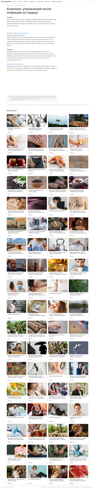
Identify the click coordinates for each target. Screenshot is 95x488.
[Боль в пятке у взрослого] (37, 454)
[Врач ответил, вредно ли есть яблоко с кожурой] (16, 165)
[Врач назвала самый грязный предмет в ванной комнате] (37, 268)
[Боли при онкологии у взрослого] (58, 206)
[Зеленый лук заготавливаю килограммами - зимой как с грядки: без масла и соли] (16, 185)
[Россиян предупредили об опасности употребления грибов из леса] (58, 227)
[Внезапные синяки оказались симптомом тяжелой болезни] (37, 144)
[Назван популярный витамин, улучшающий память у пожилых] (58, 433)
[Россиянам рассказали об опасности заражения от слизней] (58, 268)
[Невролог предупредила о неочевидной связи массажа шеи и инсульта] (37, 289)
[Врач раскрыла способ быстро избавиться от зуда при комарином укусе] (78, 330)
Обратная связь (64, 487)
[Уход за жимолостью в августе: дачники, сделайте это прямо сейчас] (16, 330)
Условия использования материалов (53, 487)
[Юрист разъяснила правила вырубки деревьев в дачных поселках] (58, 475)
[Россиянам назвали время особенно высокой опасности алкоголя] (16, 247)
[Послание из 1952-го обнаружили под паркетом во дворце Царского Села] (78, 165)
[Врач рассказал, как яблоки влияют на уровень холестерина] (78, 124)
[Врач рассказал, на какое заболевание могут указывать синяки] (58, 144)
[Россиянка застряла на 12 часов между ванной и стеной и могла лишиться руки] (78, 454)
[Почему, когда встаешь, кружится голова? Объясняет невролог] (37, 206)
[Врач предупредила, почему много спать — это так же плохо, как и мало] (78, 247)
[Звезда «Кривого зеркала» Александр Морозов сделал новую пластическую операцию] (37, 413)
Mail (2, 487)
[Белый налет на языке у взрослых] (78, 413)
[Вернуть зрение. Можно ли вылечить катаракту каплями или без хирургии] (58, 309)
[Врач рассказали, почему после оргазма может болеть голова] (16, 206)
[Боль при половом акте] (58, 413)
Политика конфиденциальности (87, 487)
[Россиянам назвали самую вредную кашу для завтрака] (78, 185)
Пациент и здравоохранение (20, 5)
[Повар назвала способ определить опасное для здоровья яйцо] (78, 144)
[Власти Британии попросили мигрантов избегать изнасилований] (16, 227)
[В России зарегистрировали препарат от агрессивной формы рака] (16, 433)
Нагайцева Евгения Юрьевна (21, 33)
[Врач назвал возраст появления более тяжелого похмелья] (16, 268)
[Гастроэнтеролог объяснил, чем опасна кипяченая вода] (58, 247)
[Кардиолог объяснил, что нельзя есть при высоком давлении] (78, 433)
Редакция (44, 487)
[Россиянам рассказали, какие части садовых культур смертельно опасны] (58, 454)
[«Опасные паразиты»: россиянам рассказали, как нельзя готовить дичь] (58, 185)
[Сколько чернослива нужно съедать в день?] (37, 185)
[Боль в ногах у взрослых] (58, 289)
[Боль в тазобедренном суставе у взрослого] (37, 165)
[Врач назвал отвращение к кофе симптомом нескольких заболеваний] (78, 268)
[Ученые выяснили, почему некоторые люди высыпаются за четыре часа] (37, 371)
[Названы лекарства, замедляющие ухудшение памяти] (37, 309)
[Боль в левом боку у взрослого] (16, 413)
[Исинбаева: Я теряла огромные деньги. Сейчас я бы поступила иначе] (58, 392)
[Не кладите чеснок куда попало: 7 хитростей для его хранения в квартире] (58, 351)
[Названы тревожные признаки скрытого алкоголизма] (16, 351)
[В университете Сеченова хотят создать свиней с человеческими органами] (37, 330)
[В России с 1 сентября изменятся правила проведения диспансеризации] (37, 227)
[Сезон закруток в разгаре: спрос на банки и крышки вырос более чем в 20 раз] (37, 433)
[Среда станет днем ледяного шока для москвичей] (78, 289)
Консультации (9, 5)
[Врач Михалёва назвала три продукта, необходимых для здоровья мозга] (58, 165)
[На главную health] (7, 1)
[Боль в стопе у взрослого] (58, 371)
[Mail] (2, 1)
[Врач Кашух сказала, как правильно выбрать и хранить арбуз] (78, 475)
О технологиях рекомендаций (74, 487)
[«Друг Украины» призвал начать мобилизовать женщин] (78, 392)
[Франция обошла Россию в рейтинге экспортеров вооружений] (78, 351)
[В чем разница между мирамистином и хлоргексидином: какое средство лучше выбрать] (16, 289)
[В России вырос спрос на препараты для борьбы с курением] (37, 247)
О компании (6, 487)
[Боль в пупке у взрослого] (16, 309)
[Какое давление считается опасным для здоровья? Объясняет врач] (37, 124)
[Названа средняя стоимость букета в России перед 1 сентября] (16, 454)
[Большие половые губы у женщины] (16, 124)
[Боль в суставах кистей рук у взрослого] (58, 330)
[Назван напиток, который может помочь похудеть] (16, 475)
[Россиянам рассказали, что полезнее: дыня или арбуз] (16, 392)
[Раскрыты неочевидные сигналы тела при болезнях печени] (16, 144)
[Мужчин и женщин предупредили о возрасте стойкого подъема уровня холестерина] (78, 371)
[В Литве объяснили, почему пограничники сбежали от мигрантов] (58, 124)
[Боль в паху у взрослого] (37, 475)
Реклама (11, 487)
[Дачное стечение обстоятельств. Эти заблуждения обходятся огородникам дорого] (16, 371)
